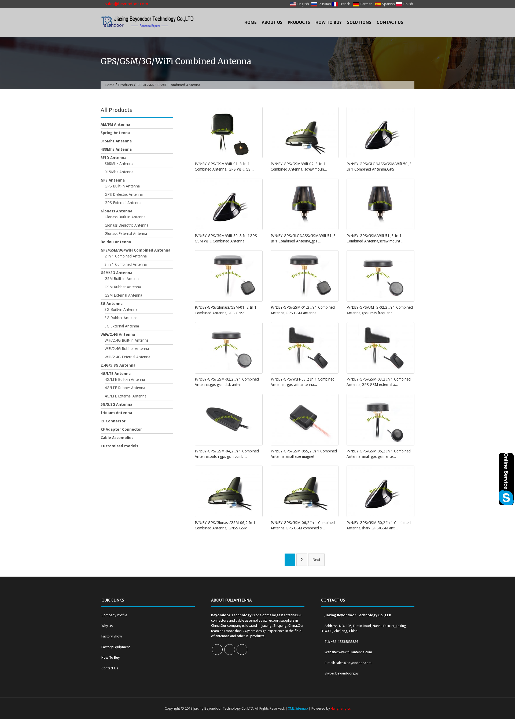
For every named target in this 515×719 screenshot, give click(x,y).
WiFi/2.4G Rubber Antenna (127, 348)
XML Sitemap (298, 708)
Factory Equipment (115, 647)
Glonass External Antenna (126, 233)
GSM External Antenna (123, 295)
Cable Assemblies (117, 438)
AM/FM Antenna (115, 124)
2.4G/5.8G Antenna (118, 365)
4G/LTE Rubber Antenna (125, 388)
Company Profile (114, 615)
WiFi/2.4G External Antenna (127, 357)
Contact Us (390, 22)
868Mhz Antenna (119, 163)
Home (250, 22)
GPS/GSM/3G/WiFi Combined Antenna (135, 250)
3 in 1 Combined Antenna (126, 264)
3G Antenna (112, 303)
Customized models (119, 446)
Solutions (359, 22)
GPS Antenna (113, 180)
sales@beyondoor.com (126, 3)
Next (316, 560)
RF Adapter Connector (121, 429)
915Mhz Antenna (119, 172)
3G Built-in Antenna (121, 309)
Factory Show (111, 636)
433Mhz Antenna (116, 149)
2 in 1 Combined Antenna (126, 256)
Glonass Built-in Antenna (125, 217)
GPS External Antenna (123, 203)
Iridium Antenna (116, 413)
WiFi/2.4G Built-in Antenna (127, 340)
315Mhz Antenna (116, 141)
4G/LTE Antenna (116, 373)
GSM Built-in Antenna (123, 278)
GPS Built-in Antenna (122, 186)
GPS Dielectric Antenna (124, 194)
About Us (272, 22)
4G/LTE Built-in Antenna (125, 379)
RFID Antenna (113, 158)
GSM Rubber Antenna (123, 287)
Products (299, 22)
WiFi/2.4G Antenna (118, 334)
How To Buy (328, 22)
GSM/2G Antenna (116, 273)
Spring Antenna (115, 133)
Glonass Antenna (116, 211)
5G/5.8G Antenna (116, 404)
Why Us (107, 626)
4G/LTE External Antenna (125, 396)
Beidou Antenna (116, 242)
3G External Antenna (122, 326)
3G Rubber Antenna (121, 318)
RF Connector (113, 421)
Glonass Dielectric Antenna (126, 225)
